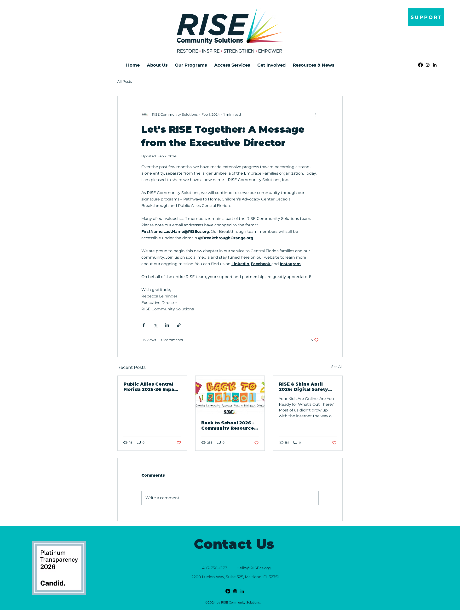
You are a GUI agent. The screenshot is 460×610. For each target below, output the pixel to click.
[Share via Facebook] (143, 325)
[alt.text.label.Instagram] (427, 65)
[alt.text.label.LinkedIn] (434, 65)
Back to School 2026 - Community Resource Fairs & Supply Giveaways (227, 425)
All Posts (124, 81)
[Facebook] (420, 65)
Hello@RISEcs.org (253, 568)
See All (337, 367)
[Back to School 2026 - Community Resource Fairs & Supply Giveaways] (230, 395)
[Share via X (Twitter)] (155, 325)
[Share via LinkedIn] (167, 325)
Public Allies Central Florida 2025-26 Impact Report (151, 387)
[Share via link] (179, 325)
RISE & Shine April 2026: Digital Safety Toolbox (303, 387)
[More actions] (316, 114)
